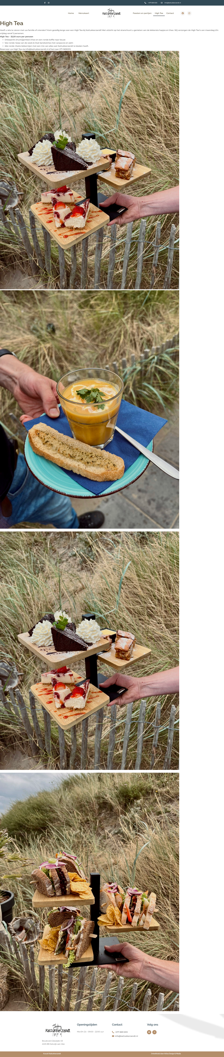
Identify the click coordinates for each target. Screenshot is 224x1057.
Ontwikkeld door (157, 1054)
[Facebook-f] (44, 2)
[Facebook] (182, 13)
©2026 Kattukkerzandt (52, 1054)
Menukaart (84, 13)
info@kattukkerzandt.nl (126, 1036)
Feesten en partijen (142, 13)
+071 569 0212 (121, 1032)
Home (71, 13)
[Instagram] (48, 2)
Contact (170, 13)
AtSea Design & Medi (172, 1054)
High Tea (159, 13)
